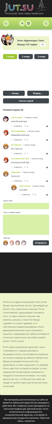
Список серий (26, 100)
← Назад (13, 93)
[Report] (47, 126)
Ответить (18, 126)
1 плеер (10, 56)
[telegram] (22, 23)
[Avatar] (5, 242)
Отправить (41, 242)
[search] (46, 23)
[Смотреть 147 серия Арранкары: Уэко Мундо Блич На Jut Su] (26, 7)
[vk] (28, 23)
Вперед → (38, 93)
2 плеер (26, 56)
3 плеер (41, 56)
